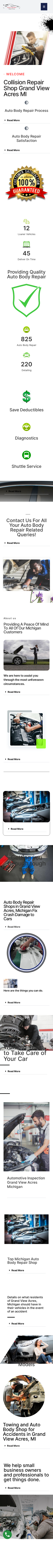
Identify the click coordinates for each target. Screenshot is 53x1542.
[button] (26, 120)
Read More (13, 120)
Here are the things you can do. (23, 990)
